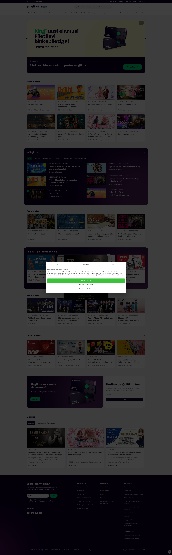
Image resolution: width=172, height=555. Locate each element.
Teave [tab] (112, 264)
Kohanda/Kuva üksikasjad (85, 285)
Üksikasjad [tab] (86, 264)
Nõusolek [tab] (59, 264)
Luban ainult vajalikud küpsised (86, 289)
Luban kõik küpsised (86, 280)
